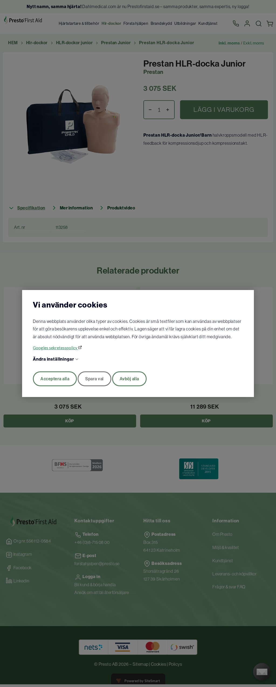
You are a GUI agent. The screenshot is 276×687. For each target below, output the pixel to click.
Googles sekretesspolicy (55, 347)
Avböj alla (129, 378)
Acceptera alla (54, 378)
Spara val (94, 378)
